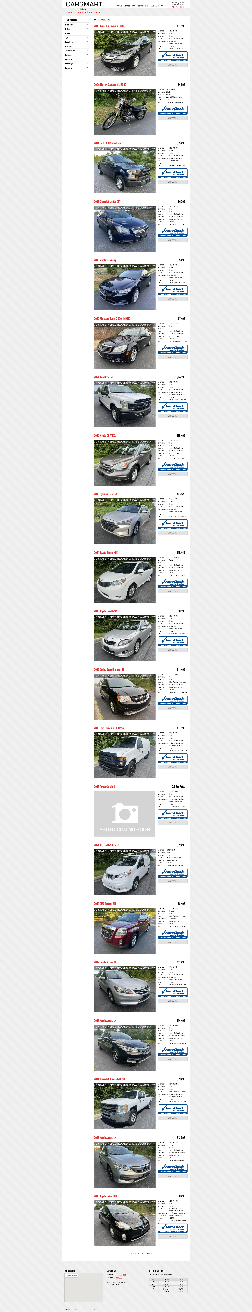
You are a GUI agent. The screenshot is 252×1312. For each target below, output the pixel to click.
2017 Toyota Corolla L (104, 787)
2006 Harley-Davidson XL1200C (110, 85)
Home (119, 5)
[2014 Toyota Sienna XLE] (125, 602)
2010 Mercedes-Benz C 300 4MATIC (112, 319)
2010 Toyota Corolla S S (106, 611)
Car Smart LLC (74, 1310)
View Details (173, 64)
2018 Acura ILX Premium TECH (109, 26)
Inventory (130, 5)
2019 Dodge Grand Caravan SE (109, 669)
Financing (143, 5)
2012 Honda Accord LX (105, 962)
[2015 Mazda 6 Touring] (125, 310)
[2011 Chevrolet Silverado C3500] (125, 1129)
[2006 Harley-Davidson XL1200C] (125, 134)
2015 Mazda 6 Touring (105, 260)
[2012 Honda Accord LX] (125, 1011)
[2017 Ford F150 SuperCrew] (125, 192)
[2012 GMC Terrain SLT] (125, 953)
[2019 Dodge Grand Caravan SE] (125, 719)
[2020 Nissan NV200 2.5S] (125, 895)
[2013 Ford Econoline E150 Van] (125, 778)
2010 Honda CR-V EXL (105, 435)
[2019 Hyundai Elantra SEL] (125, 544)
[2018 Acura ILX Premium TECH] (125, 76)
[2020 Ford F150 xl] (125, 426)
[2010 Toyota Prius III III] (125, 1245)
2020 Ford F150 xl (103, 377)
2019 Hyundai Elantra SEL (107, 494)
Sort (95, 19)
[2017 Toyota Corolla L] (125, 836)
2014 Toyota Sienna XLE (106, 553)
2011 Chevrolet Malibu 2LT (107, 201)
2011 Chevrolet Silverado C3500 (110, 1079)
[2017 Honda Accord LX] (125, 1070)
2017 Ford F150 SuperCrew (107, 143)
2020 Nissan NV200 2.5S (106, 845)
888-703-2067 (121, 1277)
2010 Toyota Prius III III (105, 1196)
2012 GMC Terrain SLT (105, 904)
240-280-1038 (178, 7)
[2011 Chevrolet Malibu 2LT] (125, 251)
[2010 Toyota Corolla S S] (125, 660)
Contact (155, 5)
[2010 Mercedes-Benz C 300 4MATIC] (125, 368)
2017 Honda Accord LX (105, 1020)
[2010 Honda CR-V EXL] (125, 485)
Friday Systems (92, 1310)
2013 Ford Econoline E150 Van (109, 728)
